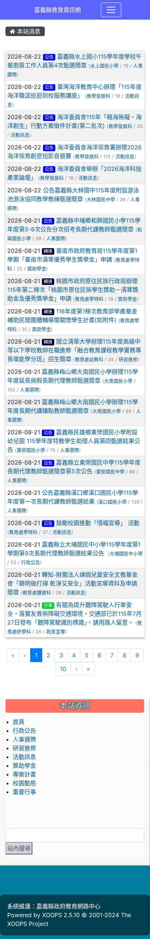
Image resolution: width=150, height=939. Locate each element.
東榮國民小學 (31, 450)
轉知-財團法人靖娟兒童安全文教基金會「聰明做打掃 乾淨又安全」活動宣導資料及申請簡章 (72, 583)
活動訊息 (20, 135)
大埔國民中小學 (126, 553)
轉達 (48, 251)
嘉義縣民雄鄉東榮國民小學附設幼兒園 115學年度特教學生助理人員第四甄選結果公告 (73, 441)
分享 (48, 605)
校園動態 (24, 783)
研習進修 (128, 359)
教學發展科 (98, 96)
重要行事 (24, 791)
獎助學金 (36, 268)
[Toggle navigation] (111, 10)
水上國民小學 (104, 66)
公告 (49, 57)
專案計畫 (24, 774)
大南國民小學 (118, 381)
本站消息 (27, 31)
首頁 (18, 721)
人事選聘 (55, 238)
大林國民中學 (101, 199)
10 (63, 669)
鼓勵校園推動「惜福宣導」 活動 (97, 523)
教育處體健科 (37, 592)
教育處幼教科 (89, 359)
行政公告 (30, 562)
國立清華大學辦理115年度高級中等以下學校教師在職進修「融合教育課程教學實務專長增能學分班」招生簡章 (74, 350)
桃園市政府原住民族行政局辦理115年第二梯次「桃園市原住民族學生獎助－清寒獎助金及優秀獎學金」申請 (72, 289)
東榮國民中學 (110, 471)
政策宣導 (55, 631)
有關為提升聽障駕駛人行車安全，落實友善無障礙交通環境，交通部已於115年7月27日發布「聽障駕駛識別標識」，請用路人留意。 (74, 613)
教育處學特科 (89, 299)
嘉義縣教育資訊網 (57, 9)
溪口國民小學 (112, 502)
